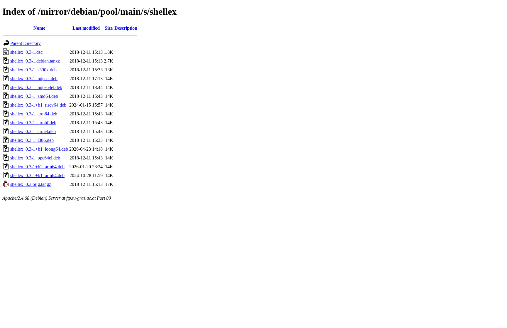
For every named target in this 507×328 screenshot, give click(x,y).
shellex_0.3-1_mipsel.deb (34, 78)
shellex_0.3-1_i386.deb (32, 140)
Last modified (86, 28)
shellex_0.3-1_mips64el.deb (36, 87)
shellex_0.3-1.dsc (26, 52)
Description (125, 28)
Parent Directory (25, 43)
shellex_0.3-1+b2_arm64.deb (37, 166)
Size (109, 28)
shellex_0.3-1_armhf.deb (33, 122)
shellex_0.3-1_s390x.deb (33, 69)
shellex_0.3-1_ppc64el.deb (35, 157)
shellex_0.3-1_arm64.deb (33, 113)
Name (39, 28)
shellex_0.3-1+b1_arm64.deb (37, 175)
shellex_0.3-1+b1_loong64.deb (39, 149)
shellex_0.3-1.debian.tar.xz (35, 60)
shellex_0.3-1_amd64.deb (34, 96)
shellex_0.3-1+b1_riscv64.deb (38, 104)
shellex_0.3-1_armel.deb (33, 131)
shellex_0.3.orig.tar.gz (30, 184)
